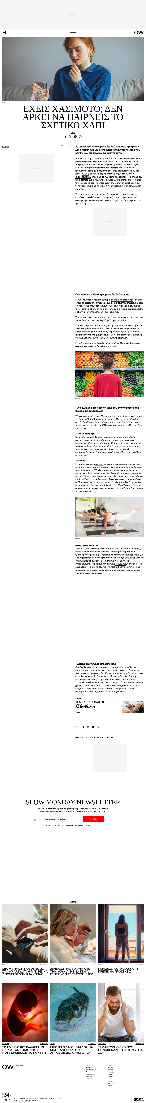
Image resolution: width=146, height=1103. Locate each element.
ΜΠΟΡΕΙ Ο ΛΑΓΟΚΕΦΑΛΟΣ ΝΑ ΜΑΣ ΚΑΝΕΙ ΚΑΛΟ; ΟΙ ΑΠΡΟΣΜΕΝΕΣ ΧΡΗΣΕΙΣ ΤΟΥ (71, 1050)
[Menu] (73, 32)
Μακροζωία (5, 1043)
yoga (95, 479)
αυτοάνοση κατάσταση (122, 300)
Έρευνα (52, 1043)
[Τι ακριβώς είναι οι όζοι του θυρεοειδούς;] (133, 707)
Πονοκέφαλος (102, 1043)
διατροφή (128, 201)
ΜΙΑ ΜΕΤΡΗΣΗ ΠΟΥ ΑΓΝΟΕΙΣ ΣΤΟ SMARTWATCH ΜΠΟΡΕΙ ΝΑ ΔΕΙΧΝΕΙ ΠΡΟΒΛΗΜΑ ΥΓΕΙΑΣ (25, 971)
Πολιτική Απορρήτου (92, 1072)
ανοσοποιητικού (83, 177)
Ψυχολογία (111, 1067)
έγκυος (85, 174)
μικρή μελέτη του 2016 (119, 482)
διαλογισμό (120, 564)
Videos (110, 1085)
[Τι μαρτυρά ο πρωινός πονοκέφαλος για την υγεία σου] (121, 1012)
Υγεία (73, 132)
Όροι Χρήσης (90, 1074)
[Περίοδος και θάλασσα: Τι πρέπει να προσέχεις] (121, 933)
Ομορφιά (110, 1076)
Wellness (110, 1069)
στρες (81, 549)
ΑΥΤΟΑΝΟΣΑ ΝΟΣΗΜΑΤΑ (88, 738)
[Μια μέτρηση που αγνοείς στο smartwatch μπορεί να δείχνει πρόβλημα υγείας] (25, 933)
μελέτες (92, 416)
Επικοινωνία (89, 1079)
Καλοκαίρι (101, 965)
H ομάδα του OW (91, 1069)
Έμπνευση (110, 1081)
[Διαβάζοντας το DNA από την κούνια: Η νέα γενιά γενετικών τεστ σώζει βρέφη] (73, 933)
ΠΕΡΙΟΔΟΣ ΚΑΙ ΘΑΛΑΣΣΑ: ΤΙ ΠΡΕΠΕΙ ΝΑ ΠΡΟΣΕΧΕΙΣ (118, 970)
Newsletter (89, 1076)
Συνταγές (110, 1074)
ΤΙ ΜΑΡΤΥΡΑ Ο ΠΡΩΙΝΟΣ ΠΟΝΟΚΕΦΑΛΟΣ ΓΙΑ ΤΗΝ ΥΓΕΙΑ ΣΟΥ (120, 1050)
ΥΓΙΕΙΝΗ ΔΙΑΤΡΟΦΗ (110, 738)
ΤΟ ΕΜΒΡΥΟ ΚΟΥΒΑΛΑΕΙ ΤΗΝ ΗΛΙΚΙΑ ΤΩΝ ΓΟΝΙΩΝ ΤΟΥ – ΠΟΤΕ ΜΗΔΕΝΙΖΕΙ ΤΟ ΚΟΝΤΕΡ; (24, 1050)
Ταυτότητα (89, 1067)
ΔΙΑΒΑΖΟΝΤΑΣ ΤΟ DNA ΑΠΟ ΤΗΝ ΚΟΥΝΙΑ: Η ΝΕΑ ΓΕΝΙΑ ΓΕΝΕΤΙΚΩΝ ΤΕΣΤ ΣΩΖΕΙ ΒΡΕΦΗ (73, 971)
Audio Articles (112, 1083)
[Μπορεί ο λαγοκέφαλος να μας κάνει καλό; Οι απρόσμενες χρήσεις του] (73, 1012)
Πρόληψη (53, 965)
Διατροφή (110, 1072)
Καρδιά (4, 965)
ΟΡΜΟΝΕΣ (100, 738)
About (88, 1065)
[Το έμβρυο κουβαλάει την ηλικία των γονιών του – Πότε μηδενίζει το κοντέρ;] (25, 1012)
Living (109, 1079)
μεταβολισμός (113, 473)
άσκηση (99, 464)
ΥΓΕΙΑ (77, 738)
